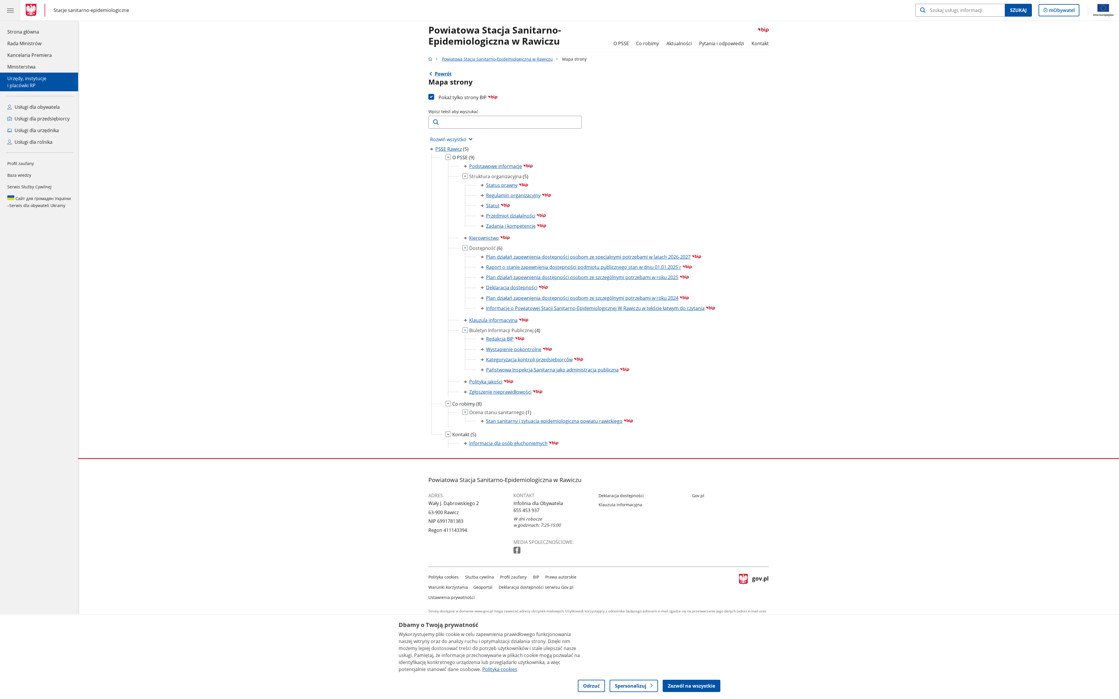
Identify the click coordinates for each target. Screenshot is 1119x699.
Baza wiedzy (19, 175)
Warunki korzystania (448, 587)
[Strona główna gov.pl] (32, 10)
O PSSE (621, 43)
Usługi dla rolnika (32, 142)
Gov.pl (698, 495)
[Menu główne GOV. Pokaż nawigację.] (10, 10)
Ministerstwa (21, 67)
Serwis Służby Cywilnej (29, 187)
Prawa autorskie (560, 577)
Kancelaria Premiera (29, 55)
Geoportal (482, 587)
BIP (536, 577)
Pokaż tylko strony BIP (463, 97)
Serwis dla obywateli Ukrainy (39, 202)
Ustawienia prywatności (451, 597)
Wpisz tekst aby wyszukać (453, 111)
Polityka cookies (443, 577)
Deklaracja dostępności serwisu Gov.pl (536, 587)
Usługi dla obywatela (36, 107)
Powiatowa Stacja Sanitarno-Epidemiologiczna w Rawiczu (494, 35)
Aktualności (679, 43)
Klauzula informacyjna (620, 504)
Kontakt (760, 43)
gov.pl (760, 586)
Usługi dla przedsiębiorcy (41, 118)
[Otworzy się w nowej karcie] (517, 550)
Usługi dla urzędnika (36, 130)
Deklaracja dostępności (621, 495)
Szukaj (1018, 10)
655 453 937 (526, 510)
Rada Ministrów (24, 43)
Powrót (443, 74)
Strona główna (29, 31)
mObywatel (1062, 11)
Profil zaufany (20, 163)
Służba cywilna (479, 577)
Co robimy (647, 43)
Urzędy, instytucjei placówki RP (26, 82)
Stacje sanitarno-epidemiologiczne (91, 10)
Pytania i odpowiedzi (721, 43)
